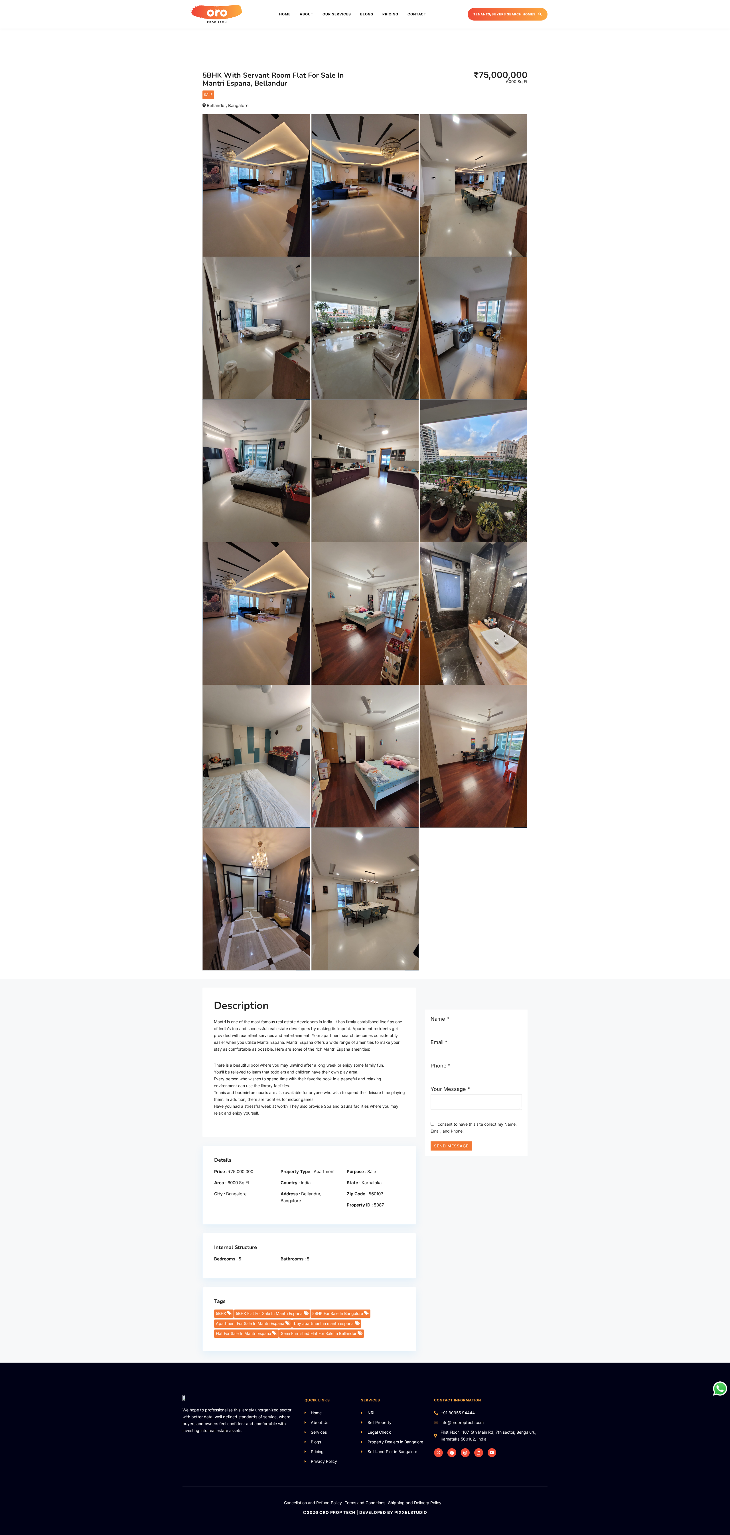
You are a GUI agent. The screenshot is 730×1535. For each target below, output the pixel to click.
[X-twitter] (438, 1452)
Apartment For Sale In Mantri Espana (250, 1323)
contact (416, 14)
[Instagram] (465, 1452)
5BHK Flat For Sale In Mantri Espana (270, 1313)
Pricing (390, 14)
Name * (440, 1019)
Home (285, 14)
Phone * (441, 1066)
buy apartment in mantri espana (324, 1323)
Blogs (366, 14)
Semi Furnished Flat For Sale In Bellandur (319, 1333)
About (306, 14)
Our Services (337, 14)
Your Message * (450, 1089)
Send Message (451, 1145)
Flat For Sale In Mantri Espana (244, 1333)
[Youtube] (492, 1452)
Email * (439, 1042)
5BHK (221, 1313)
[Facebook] (451, 1452)
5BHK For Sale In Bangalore (338, 1313)
